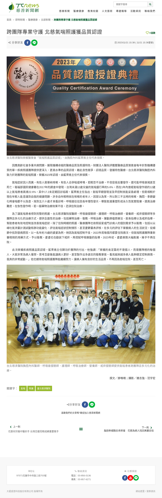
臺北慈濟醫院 (43, 388)
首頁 (9, 19)
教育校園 (93, 11)
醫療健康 (78, 11)
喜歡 (152, 33)
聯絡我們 (150, 11)
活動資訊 (135, 11)
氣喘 (23, 388)
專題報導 (121, 11)
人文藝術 (107, 11)
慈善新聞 (64, 11)
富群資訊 (150, 491)
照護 (31, 388)
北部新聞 (45, 19)
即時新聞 (20, 19)
